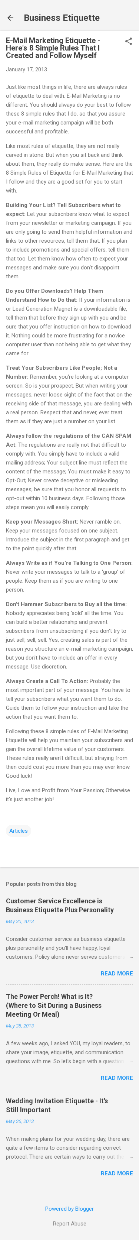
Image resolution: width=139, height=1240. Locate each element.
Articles (18, 831)
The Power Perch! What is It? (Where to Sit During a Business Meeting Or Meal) (54, 1005)
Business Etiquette (62, 18)
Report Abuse (69, 1223)
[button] (128, 42)
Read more (117, 973)
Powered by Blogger (69, 1208)
